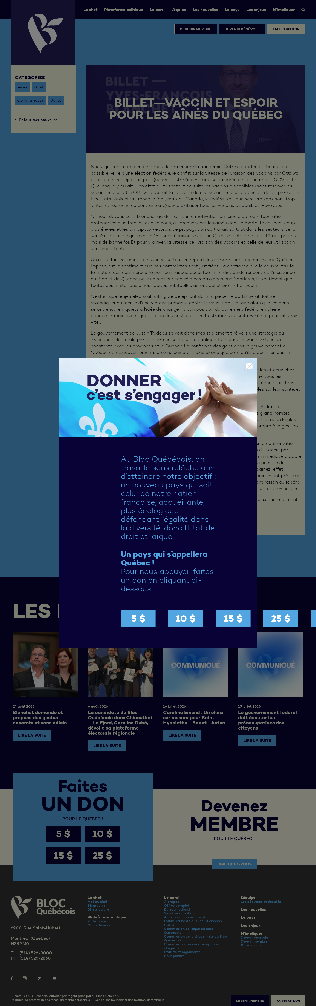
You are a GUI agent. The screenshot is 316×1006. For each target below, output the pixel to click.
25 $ (281, 618)
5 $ (138, 618)
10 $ (185, 618)
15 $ (233, 618)
